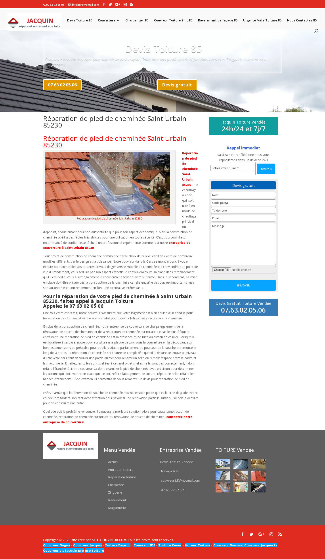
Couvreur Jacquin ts (260, 545)
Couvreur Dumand (228, 545)
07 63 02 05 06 (62, 85)
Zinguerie (115, 492)
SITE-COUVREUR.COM (109, 540)
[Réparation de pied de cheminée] (223, 487)
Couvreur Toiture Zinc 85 (173, 20)
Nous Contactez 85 (302, 20)
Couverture (106, 20)
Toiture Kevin (169, 545)
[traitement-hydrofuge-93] (258, 476)
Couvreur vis (53, 550)
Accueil (113, 462)
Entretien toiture (121, 469)
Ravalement (117, 500)
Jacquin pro (74, 550)
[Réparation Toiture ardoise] (240, 487)
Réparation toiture (122, 477)
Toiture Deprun (117, 545)
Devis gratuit (177, 85)
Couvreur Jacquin (87, 545)
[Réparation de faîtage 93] (258, 487)
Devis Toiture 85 (79, 20)
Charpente (116, 485)
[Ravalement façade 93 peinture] (223, 464)
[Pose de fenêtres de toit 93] (240, 476)
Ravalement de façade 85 (217, 20)
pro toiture (94, 550)
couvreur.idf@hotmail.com (180, 480)
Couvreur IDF (144, 545)
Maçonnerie (117, 507)
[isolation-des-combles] (258, 464)
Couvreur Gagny (56, 545)
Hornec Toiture (197, 545)
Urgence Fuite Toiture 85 (262, 20)
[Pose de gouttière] (223, 475)
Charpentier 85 (136, 20)
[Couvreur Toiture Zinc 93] (240, 464)
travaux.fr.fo (170, 471)
